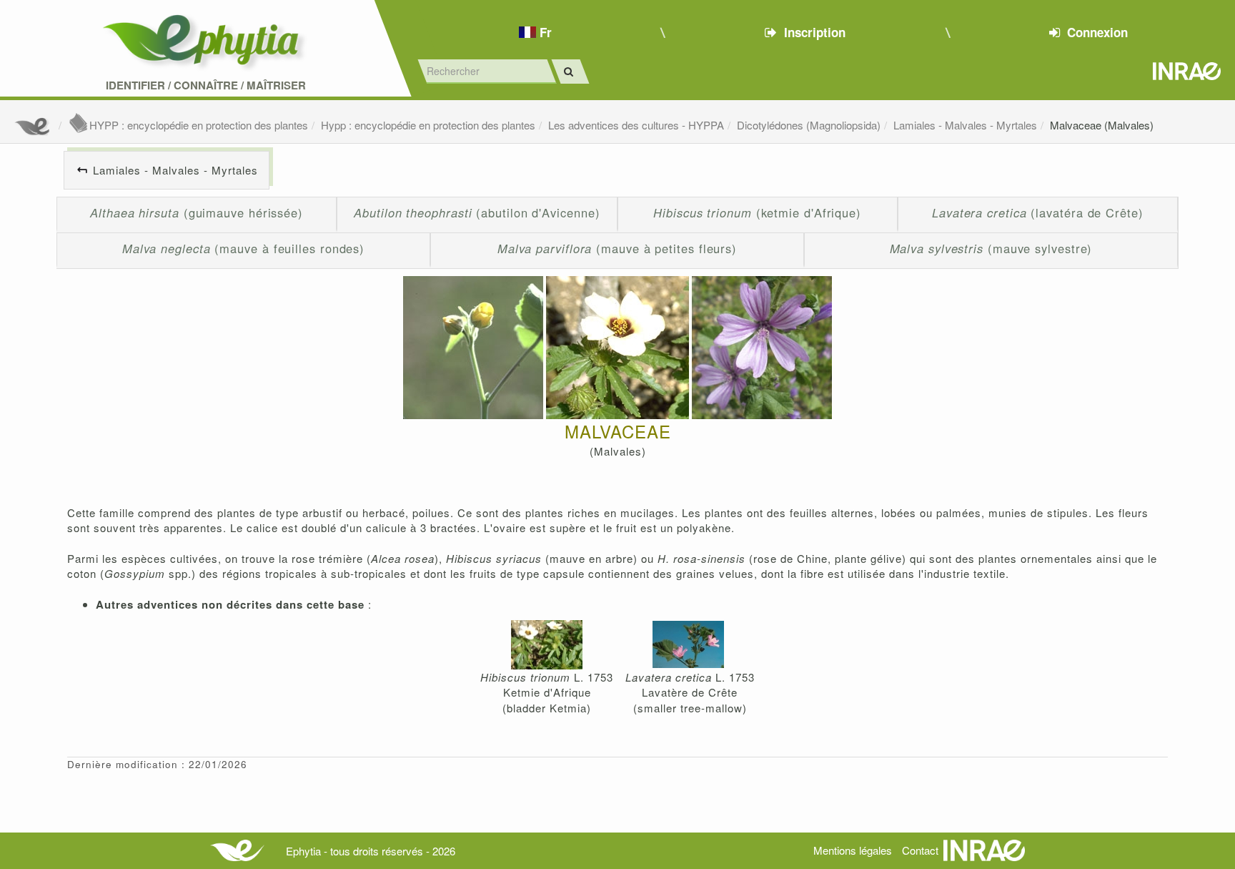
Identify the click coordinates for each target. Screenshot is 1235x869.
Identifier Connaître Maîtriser (206, 85)
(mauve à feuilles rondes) (243, 248)
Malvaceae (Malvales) (1102, 124)
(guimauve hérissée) (196, 212)
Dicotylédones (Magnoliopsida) (809, 124)
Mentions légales (852, 850)
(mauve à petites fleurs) (617, 248)
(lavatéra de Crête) (1038, 212)
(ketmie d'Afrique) (757, 212)
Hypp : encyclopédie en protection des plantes (428, 124)
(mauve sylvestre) (991, 248)
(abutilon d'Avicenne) (477, 212)
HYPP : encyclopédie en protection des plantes (198, 124)
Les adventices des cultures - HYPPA (636, 124)
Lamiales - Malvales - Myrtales (965, 124)
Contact (920, 850)
